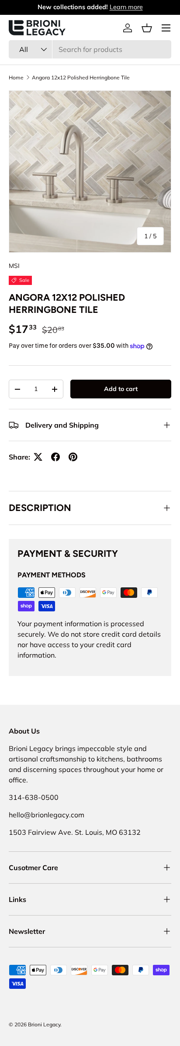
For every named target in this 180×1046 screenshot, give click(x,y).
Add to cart (121, 389)
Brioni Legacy (44, 1024)
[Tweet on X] (38, 457)
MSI (14, 266)
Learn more (126, 7)
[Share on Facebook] (55, 457)
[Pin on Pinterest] (73, 457)
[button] (146, 28)
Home (16, 77)
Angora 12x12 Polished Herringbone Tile (81, 77)
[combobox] (90, 49)
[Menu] (166, 28)
